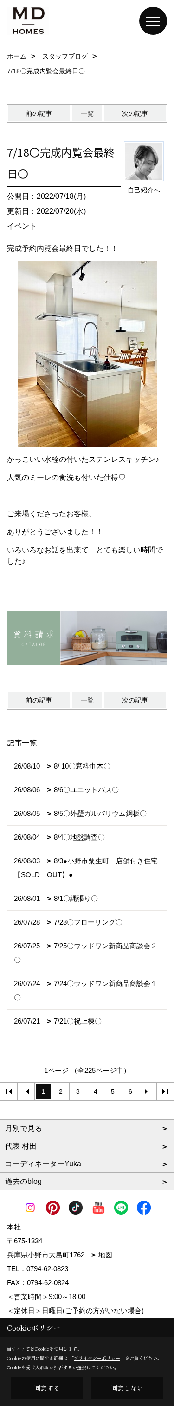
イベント (22, 226)
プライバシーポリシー (97, 1357)
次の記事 (135, 113)
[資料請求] (87, 637)
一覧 (87, 113)
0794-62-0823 (47, 1269)
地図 (105, 1255)
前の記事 (39, 113)
